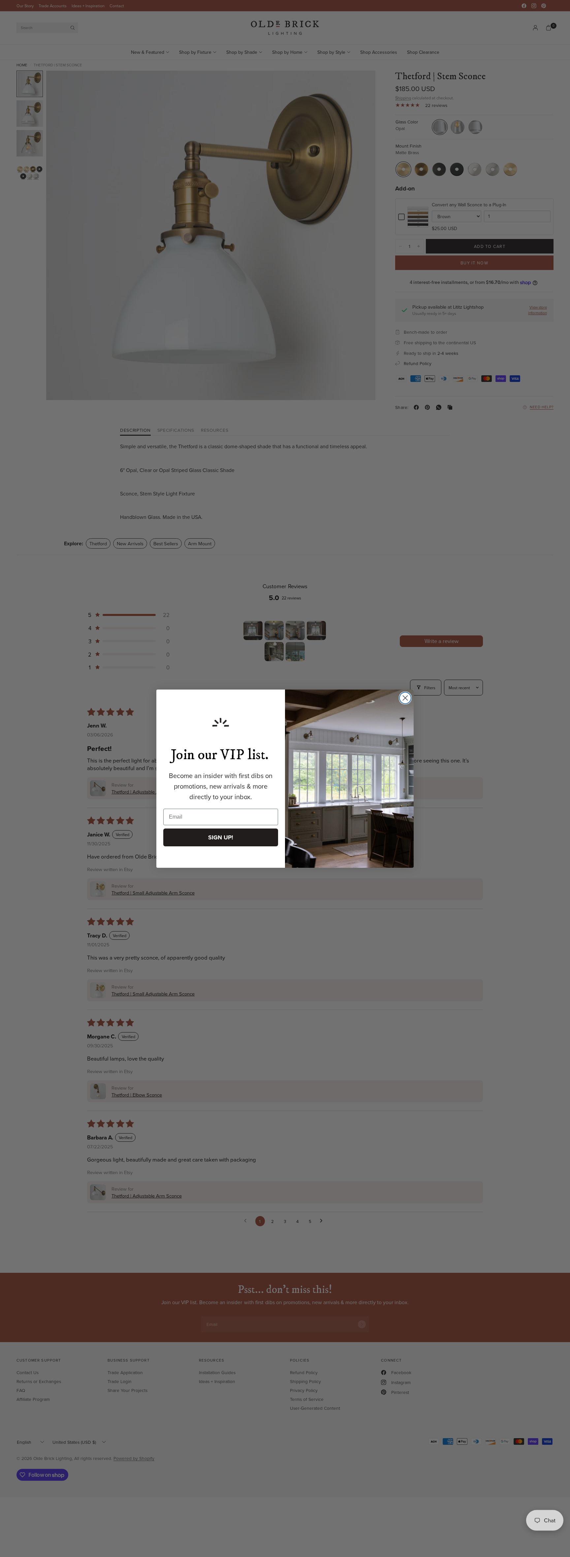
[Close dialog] (405, 698)
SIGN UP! (220, 837)
